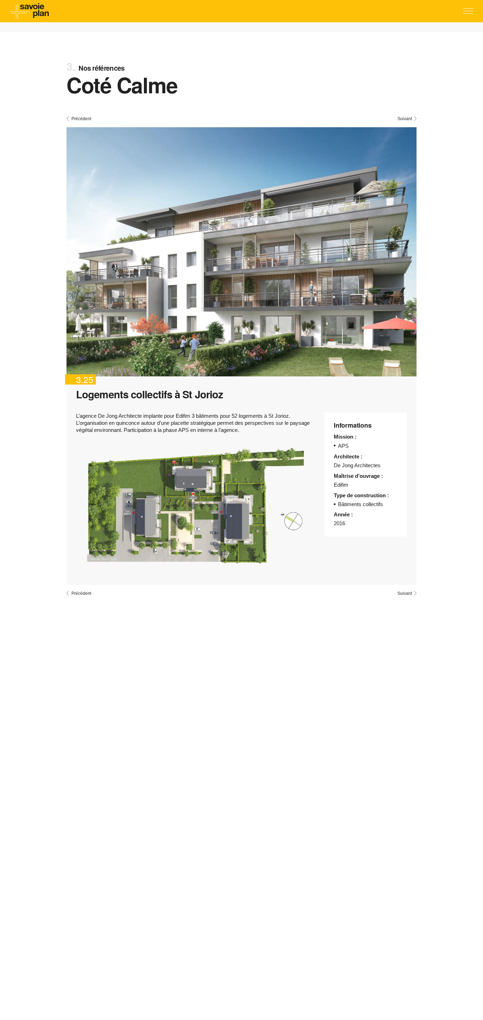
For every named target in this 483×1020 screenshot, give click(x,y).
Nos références (101, 68)
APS (343, 446)
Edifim (341, 485)
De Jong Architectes (357, 465)
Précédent (81, 118)
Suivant (404, 118)
